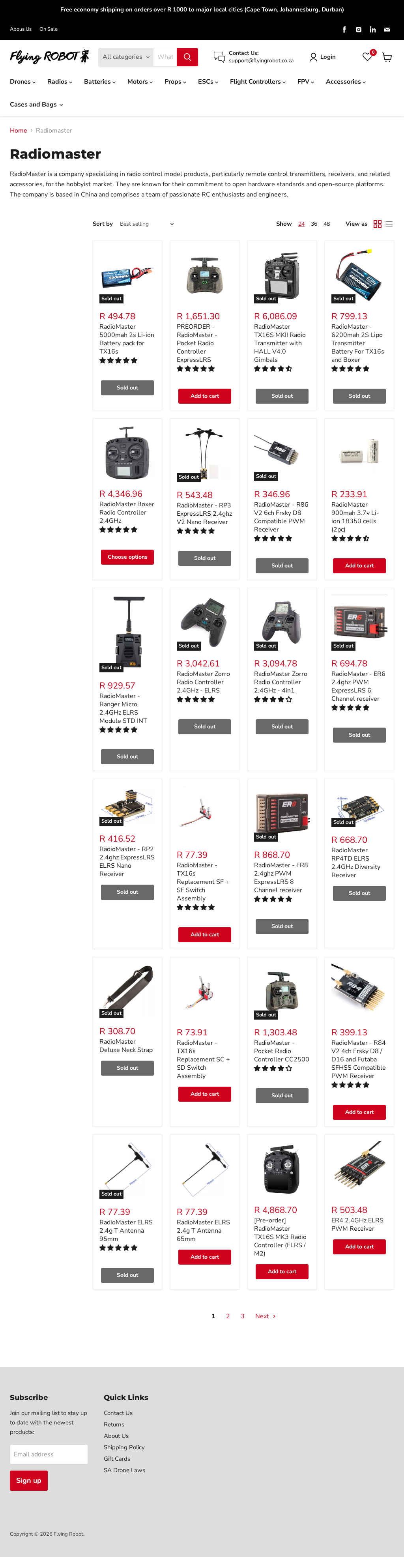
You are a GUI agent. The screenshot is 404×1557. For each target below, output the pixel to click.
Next (263, 1316)
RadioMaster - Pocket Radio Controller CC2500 (281, 1051)
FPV (304, 81)
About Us (116, 1436)
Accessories (344, 81)
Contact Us (118, 1413)
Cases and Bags (34, 104)
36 (314, 224)
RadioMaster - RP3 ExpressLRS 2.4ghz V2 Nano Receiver (204, 513)
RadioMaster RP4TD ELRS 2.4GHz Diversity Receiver (355, 863)
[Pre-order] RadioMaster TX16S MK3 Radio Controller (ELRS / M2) (280, 1237)
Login (328, 57)
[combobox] (165, 57)
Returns (114, 1424)
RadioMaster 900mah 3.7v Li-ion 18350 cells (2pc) (355, 517)
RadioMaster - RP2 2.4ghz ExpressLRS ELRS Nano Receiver (127, 861)
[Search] (187, 57)
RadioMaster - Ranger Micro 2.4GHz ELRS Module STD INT (123, 708)
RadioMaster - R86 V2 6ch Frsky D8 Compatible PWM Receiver (281, 517)
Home (18, 130)
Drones (21, 81)
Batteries (98, 81)
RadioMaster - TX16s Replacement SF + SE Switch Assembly (203, 882)
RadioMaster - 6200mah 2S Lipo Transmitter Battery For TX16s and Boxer (357, 343)
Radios (58, 81)
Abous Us (21, 29)
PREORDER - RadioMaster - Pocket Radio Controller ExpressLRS (197, 343)
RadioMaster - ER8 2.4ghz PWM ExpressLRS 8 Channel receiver (281, 878)
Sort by (103, 224)
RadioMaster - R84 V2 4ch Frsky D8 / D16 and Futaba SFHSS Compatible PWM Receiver (358, 1059)
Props (174, 81)
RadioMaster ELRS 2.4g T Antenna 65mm (203, 1230)
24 (301, 224)
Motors (138, 81)
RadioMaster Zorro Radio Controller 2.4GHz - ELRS (203, 682)
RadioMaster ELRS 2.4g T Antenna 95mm (126, 1230)
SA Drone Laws (124, 1470)
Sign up (28, 1480)
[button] (119, 360)
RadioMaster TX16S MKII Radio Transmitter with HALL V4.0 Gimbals (280, 343)
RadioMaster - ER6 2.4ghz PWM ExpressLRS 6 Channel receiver (358, 686)
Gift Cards (117, 1459)
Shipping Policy (124, 1447)
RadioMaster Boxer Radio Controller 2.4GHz (126, 512)
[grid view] (377, 224)
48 (327, 224)
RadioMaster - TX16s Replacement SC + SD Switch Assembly (203, 1059)
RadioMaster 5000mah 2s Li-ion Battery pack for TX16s (126, 339)
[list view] (388, 224)
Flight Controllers (256, 81)
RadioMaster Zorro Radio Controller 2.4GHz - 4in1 (280, 682)
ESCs (206, 81)
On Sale (48, 29)
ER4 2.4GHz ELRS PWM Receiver (357, 1224)
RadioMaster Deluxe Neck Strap (126, 1045)
